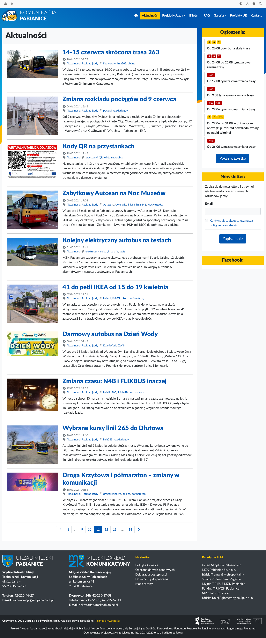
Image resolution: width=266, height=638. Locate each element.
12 (106, 529)
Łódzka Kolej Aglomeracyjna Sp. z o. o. (228, 597)
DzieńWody (110, 345)
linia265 (108, 439)
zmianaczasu (136, 392)
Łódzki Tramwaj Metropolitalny (223, 574)
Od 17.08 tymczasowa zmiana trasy (231, 81)
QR (101, 157)
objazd (132, 63)
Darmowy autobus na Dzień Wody (110, 334)
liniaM (131, 204)
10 (89, 529)
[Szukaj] (260, 4)
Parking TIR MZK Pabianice (220, 588)
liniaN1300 (109, 392)
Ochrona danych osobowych (155, 569)
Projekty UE (238, 15)
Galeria (219, 15)
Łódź (126, 298)
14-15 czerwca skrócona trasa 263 (111, 52)
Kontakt (256, 15)
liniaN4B (141, 204)
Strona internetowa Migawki (221, 579)
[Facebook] (254, 4)
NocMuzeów (155, 204)
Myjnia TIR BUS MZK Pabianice (223, 583)
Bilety (193, 15)
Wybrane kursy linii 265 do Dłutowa (113, 428)
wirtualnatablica (113, 157)
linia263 (121, 63)
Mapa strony (144, 583)
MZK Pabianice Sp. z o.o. (219, 569)
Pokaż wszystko (232, 158)
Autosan (108, 204)
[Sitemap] (5, 4)
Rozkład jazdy (90, 63)
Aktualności (150, 15)
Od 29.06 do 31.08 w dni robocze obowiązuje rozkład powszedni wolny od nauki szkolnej (233, 128)
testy (122, 251)
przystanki (91, 157)
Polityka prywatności (107, 621)
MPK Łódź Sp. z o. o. (216, 593)
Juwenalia (120, 204)
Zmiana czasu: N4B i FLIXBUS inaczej (115, 381)
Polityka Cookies (146, 565)
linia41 (107, 298)
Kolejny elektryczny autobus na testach (117, 240)
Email (209, 203)
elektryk (104, 251)
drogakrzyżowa (112, 494)
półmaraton (139, 494)
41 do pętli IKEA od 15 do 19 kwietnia (115, 287)
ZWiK (121, 345)
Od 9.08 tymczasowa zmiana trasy (230, 95)
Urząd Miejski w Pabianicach (221, 565)
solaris (114, 251)
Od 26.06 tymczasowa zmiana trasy (231, 146)
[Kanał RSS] (12, 4)
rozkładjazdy (120, 110)
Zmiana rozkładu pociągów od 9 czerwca (119, 99)
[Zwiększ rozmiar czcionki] (247, 4)
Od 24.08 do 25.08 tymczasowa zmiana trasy (228, 65)
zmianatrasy (137, 298)
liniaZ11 (117, 298)
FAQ (207, 15)
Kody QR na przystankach (99, 146)
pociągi (107, 110)
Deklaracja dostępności (151, 574)
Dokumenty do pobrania (151, 579)
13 (114, 529)
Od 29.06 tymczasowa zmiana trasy (231, 109)
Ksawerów (109, 63)
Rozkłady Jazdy (172, 15)
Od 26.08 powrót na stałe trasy (228, 48)
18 (130, 529)
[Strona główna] (29, 15)
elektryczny (92, 251)
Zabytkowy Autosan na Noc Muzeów (114, 193)
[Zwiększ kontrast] (241, 4)
